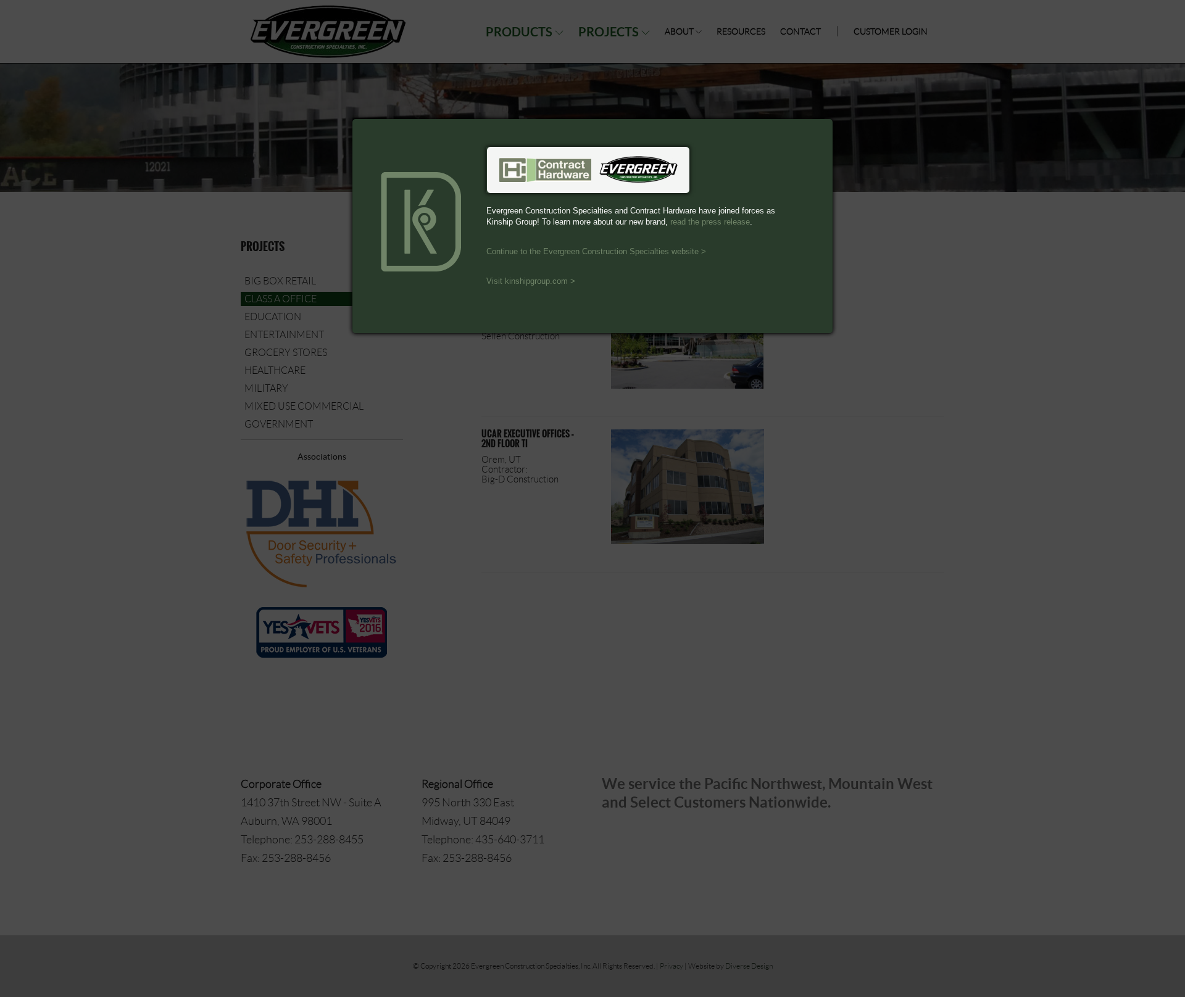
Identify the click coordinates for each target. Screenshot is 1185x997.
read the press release (710, 221)
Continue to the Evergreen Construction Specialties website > (596, 251)
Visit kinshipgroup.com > (530, 281)
